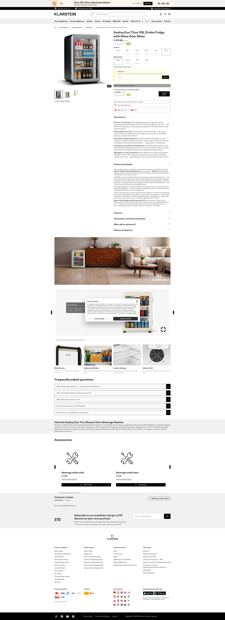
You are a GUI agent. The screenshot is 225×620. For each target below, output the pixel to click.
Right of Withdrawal (120, 562)
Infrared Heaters (60, 565)
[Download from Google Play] (160, 593)
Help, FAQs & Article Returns (162, 8)
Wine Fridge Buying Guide (92, 557)
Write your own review (160, 498)
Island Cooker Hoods (61, 559)
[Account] (161, 14)
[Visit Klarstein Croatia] (118, 601)
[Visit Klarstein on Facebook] (62, 616)
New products (157, 21)
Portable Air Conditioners (62, 554)
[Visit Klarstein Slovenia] (125, 605)
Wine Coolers (58, 551)
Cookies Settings (148, 573)
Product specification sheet (119, 43)
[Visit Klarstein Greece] (129, 605)
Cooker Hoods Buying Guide (93, 559)
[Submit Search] (92, 14)
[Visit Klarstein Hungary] (129, 597)
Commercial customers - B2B (153, 559)
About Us (146, 551)
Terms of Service (156, 599)
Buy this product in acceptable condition (127, 89)
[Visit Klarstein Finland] (129, 601)
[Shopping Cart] (169, 14)
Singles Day (88, 554)
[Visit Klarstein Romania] (122, 601)
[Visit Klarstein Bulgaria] (125, 601)
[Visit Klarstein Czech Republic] (125, 597)
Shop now (148, 3)
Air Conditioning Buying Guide (94, 565)
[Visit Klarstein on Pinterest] (73, 616)
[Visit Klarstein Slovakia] (122, 597)
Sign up (165, 77)
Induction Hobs (59, 579)
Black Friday (88, 551)
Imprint (114, 616)
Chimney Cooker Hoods (62, 576)
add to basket (164, 93)
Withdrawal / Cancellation (122, 559)
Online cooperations (149, 557)
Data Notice (147, 570)
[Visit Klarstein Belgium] (115, 605)
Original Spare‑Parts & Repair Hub (125, 565)
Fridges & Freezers (77, 27)
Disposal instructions (150, 554)
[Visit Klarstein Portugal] (122, 605)
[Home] (56, 27)
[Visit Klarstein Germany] (115, 592)
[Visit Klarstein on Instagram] (56, 616)
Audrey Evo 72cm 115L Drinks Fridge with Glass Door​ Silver (111, 27)
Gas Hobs (57, 582)
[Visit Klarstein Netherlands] (118, 605)
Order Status (118, 554)
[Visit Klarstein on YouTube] (67, 616)
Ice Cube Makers (60, 568)
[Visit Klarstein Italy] (129, 592)
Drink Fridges (89, 27)
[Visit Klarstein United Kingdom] (118, 597)
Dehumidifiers (59, 557)
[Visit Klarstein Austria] (118, 592)
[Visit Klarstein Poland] (115, 601)
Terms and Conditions (102, 616)
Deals (147, 21)
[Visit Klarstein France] (125, 592)
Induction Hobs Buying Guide (93, 562)
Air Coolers (58, 573)
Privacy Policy (146, 599)
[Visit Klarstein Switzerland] (122, 592)
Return (116, 557)
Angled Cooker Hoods (61, 562)
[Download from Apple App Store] (148, 593)
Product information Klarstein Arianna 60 (157, 562)
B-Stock (167, 21)
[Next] (172, 21)
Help (115, 551)
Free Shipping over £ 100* (85, 8)
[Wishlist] (165, 14)
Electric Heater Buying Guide (93, 568)
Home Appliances (64, 27)
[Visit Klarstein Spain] (115, 597)
